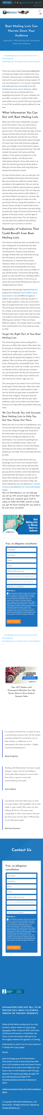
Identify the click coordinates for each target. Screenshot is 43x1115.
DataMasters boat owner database (16, 89)
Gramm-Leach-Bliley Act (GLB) (24, 1074)
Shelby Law (14, 1058)
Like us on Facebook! (17, 984)
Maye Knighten (11, 756)
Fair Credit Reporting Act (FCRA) (13, 1077)
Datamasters (8, 40)
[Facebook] (15, 2)
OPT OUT (7, 2)
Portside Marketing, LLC (11, 1108)
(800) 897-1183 (30, 967)
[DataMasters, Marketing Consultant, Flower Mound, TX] (13, 994)
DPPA (4, 1058)
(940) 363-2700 (28, 2)
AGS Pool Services (12, 828)
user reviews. (20, 1047)
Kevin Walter (10, 789)
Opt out (5, 1052)
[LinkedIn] (18, 2)
